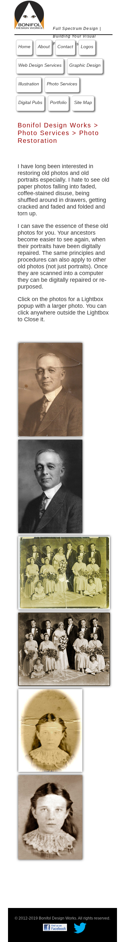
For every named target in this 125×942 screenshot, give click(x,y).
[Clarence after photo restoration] (50, 486)
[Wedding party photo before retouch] (64, 572)
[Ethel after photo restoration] (50, 816)
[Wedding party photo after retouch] (64, 649)
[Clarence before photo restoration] (50, 389)
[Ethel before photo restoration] (50, 730)
